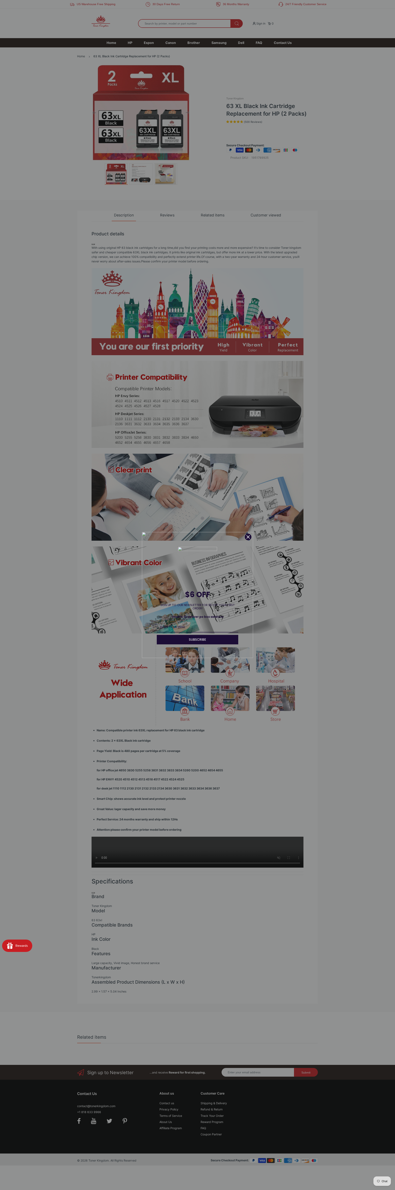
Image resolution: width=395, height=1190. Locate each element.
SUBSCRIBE (197, 639)
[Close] (248, 537)
